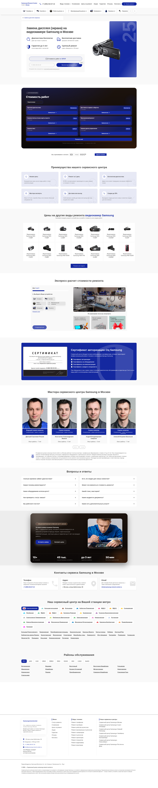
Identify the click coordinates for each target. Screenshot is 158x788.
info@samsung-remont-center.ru (112, 587)
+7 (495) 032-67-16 (48, 4)
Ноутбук (42, 11)
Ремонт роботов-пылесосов (79, 727)
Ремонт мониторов (77, 745)
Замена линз (31, 128)
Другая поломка (100, 154)
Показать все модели (79, 266)
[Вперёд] (135, 11)
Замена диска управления (89, 128)
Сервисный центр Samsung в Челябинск (111, 733)
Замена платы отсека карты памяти (38, 118)
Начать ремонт (130, 4)
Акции (96, 4)
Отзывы (110, 4)
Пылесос (111, 11)
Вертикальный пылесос (78, 11)
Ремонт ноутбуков (76, 725)
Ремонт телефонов (77, 722)
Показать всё (79, 139)
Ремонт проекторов (77, 737)
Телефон (29, 11)
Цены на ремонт (86, 4)
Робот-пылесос (57, 11)
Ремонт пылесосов (77, 735)
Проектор (125, 11)
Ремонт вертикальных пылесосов (81, 730)
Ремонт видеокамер (77, 742)
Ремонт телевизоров (77, 732)
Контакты (117, 4)
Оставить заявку (43, 542)
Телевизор (97, 11)
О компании (76, 4)
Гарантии (102, 4)
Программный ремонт (87, 118)
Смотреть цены (59, 542)
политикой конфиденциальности (51, 69)
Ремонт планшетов (77, 740)
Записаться (51, 112)
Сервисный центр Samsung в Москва (110, 722)
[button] (76, 447)
